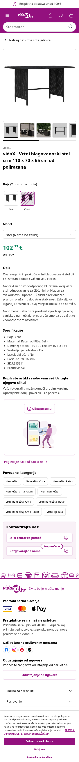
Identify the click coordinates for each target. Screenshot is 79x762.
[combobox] (39, 27)
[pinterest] (22, 650)
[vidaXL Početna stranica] (26, 15)
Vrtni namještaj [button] (49, 491)
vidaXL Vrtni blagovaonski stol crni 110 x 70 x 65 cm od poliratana (36, 160)
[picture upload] (39, 434)
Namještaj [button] (12, 481)
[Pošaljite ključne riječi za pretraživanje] (70, 26)
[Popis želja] (60, 15)
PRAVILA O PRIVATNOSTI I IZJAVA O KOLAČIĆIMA (39, 732)
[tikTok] (29, 650)
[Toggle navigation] (7, 15)
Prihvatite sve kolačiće (39, 741)
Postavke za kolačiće (39, 757)
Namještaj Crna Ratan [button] (19, 491)
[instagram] (14, 650)
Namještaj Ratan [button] (63, 481)
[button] (11, 203)
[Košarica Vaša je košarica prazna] (71, 15)
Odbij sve (39, 749)
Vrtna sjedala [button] (55, 511)
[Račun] (50, 15)
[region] (39, 736)
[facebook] (6, 650)
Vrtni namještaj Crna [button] (18, 501)
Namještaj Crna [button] (35, 481)
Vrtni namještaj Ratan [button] (52, 501)
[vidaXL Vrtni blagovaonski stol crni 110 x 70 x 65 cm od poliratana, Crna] (39, 85)
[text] (13, 248)
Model (7, 224)
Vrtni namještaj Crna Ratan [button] (22, 511)
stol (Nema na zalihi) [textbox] (22, 235)
